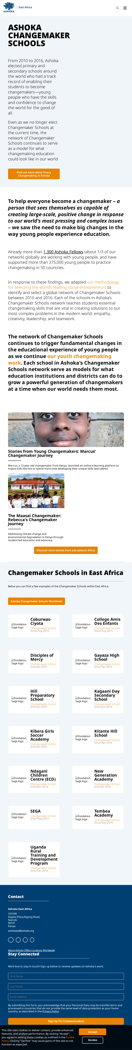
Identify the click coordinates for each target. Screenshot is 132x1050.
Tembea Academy (103, 813)
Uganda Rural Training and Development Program (44, 855)
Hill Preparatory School (42, 695)
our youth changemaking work (59, 359)
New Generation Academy (105, 775)
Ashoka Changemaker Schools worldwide (36, 601)
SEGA (35, 811)
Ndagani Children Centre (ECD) (43, 775)
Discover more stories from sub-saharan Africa (66, 550)
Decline (92, 1040)
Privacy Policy (50, 1011)
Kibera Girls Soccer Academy (42, 735)
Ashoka (8, 7)
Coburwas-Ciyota (40, 621)
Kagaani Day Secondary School (107, 695)
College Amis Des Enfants (107, 621)
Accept (92, 1032)
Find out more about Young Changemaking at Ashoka (34, 174)
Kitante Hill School (105, 733)
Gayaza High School (106, 657)
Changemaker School (43, 629)
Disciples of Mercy (41, 657)
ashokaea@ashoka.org (21, 930)
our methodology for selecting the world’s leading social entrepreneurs (63, 284)
